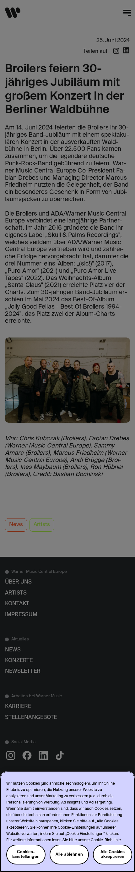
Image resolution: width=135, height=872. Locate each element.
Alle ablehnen (69, 855)
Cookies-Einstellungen (26, 854)
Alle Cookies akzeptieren (112, 854)
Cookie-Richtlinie (106, 840)
